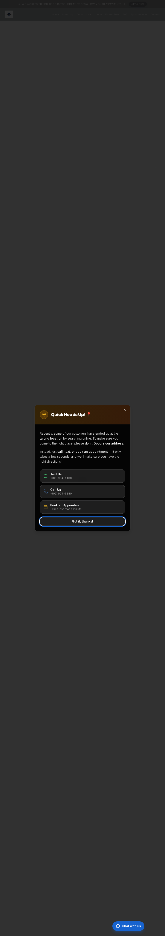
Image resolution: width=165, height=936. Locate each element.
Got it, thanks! (82, 521)
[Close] (125, 410)
